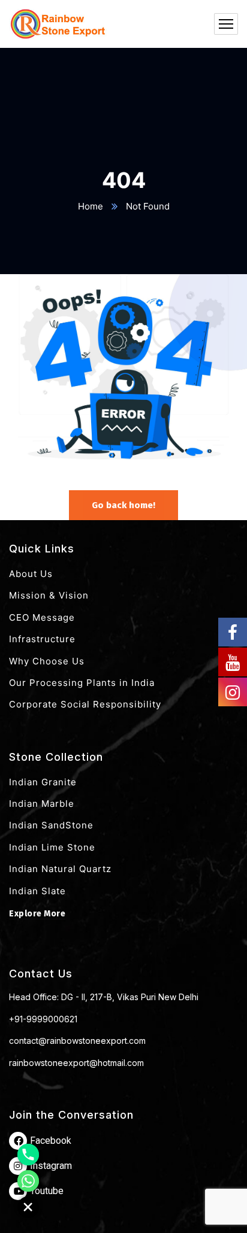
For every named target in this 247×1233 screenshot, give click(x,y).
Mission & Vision (49, 595)
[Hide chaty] (28, 1207)
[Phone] (28, 1154)
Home (90, 206)
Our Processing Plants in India (82, 682)
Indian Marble (41, 803)
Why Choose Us (47, 661)
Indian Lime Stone (52, 847)
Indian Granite (43, 782)
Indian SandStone (51, 825)
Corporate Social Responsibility (85, 704)
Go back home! (123, 505)
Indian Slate (37, 891)
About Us (31, 573)
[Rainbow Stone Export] (58, 24)
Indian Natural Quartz (60, 868)
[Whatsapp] (28, 1181)
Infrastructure (42, 639)
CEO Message (42, 617)
